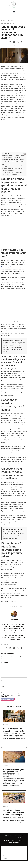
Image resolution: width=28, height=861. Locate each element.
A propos (4, 847)
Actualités (4, 20)
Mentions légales (6, 852)
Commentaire (5, 662)
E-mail (3, 686)
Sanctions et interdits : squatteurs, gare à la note (13, 165)
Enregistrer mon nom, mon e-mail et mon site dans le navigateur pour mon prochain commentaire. (13, 695)
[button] (14, 12)
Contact (4, 855)
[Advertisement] (14, 136)
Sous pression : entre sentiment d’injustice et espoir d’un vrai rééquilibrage (15, 162)
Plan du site (5, 858)
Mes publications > (14, 622)
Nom (2, 680)
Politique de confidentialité (8, 850)
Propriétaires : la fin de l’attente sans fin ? (13, 159)
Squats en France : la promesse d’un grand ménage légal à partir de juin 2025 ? (14, 156)
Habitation (11, 20)
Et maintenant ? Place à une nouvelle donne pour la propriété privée (12, 173)
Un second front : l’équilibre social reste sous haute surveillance (13, 169)
